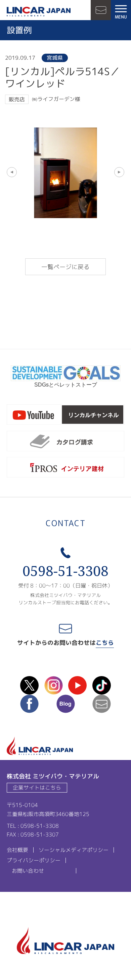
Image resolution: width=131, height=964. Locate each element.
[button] (12, 172)
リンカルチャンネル (65, 415)
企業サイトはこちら (37, 787)
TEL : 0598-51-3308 (33, 825)
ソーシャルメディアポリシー (73, 850)
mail (101, 704)
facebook (29, 704)
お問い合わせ (101, 10)
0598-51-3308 (65, 571)
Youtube (77, 685)
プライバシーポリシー (33, 860)
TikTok (101, 685)
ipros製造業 (65, 468)
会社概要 (17, 850)
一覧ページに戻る (65, 267)
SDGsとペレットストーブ (65, 385)
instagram (53, 685)
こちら (105, 643)
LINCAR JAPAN (39, 12)
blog (65, 704)
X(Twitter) (29, 685)
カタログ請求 (65, 442)
